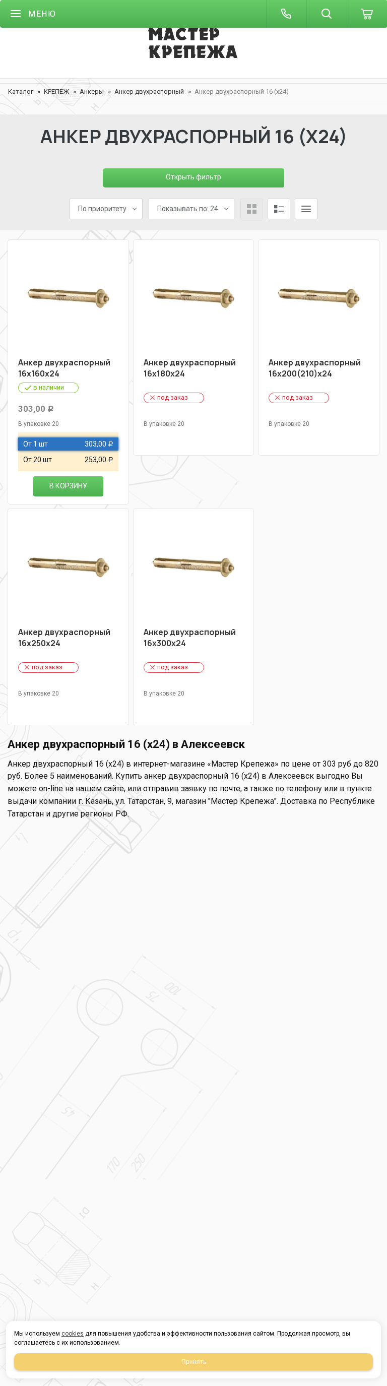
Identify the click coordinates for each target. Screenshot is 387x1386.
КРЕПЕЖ (56, 91)
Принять (193, 1361)
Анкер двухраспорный (149, 91)
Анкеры (92, 91)
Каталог (20, 91)
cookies (72, 1333)
